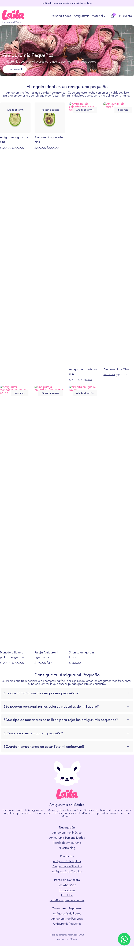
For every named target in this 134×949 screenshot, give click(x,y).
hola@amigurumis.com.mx (67, 900)
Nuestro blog (67, 848)
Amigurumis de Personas (67, 918)
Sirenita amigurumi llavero (82, 655)
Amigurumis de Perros (67, 913)
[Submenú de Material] (105, 16)
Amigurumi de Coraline (67, 871)
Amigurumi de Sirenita (67, 866)
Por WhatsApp (67, 885)
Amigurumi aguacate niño (49, 139)
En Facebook (67, 890)
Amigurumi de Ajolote (67, 861)
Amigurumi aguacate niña (14, 139)
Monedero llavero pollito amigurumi (12, 655)
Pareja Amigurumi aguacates (46, 655)
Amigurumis (60, 923)
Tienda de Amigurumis (67, 842)
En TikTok (67, 895)
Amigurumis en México (67, 832)
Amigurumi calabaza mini (83, 372)
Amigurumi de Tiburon (118, 369)
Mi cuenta (125, 16)
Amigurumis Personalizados (67, 837)
